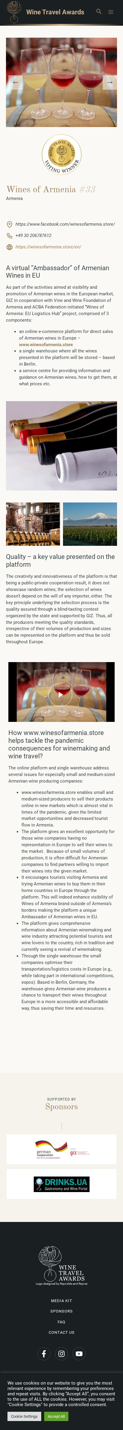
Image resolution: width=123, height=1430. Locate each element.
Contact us (62, 1332)
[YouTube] (79, 1353)
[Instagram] (61, 1353)
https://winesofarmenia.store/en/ (48, 247)
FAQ (61, 1322)
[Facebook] (43, 1353)
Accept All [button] (56, 1416)
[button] (99, 12)
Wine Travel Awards (55, 12)
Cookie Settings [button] (24, 1416)
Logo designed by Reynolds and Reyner (61, 1283)
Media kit (61, 1300)
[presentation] (15, 82)
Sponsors (61, 1311)
